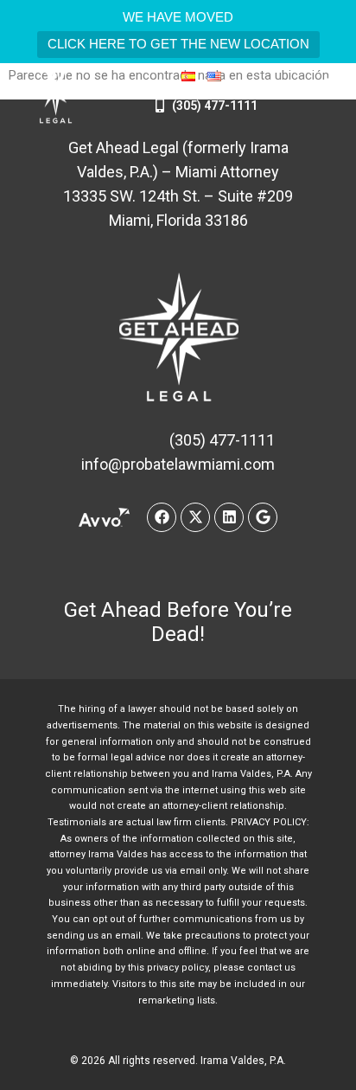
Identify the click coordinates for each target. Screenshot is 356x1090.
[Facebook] (161, 517)
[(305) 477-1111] (160, 105)
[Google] (262, 517)
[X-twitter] (195, 517)
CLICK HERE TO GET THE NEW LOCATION (178, 43)
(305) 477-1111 (214, 105)
